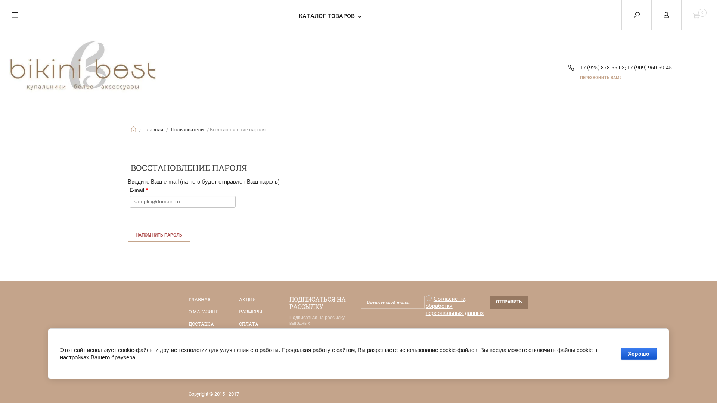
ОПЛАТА (248, 324)
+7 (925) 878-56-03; (603, 68)
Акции (247, 299)
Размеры (250, 312)
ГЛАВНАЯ (200, 299)
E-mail (139, 190)
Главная (153, 129)
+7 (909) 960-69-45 (649, 68)
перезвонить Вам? (600, 77)
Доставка (201, 324)
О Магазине (203, 312)
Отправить (509, 301)
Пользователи (187, 129)
